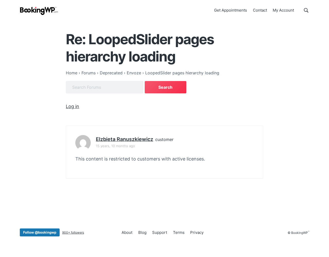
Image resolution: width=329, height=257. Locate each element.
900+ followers (73, 232)
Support (159, 232)
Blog (142, 232)
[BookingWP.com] (39, 11)
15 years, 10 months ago (115, 146)
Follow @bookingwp (39, 232)
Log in (72, 106)
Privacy (197, 232)
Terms (179, 232)
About (127, 232)
